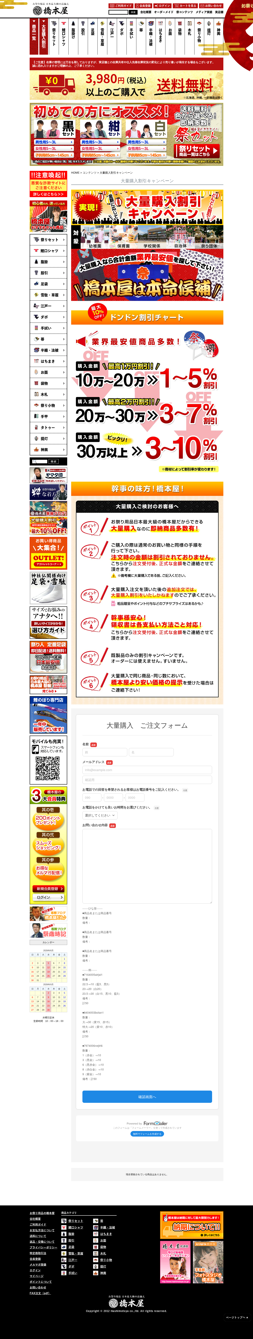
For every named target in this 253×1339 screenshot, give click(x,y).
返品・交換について (42, 1241)
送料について (38, 1236)
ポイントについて (41, 1281)
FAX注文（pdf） (40, 1293)
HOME (75, 172)
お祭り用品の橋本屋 (42, 1213)
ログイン (35, 1270)
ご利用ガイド (38, 1224)
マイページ (36, 1276)
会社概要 (35, 1218)
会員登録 (35, 1259)
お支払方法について (42, 1230)
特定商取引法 (38, 1253)
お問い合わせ (38, 1287)
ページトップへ (237, 1317)
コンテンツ (89, 172)
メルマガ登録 (38, 1264)
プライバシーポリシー (43, 1247)
